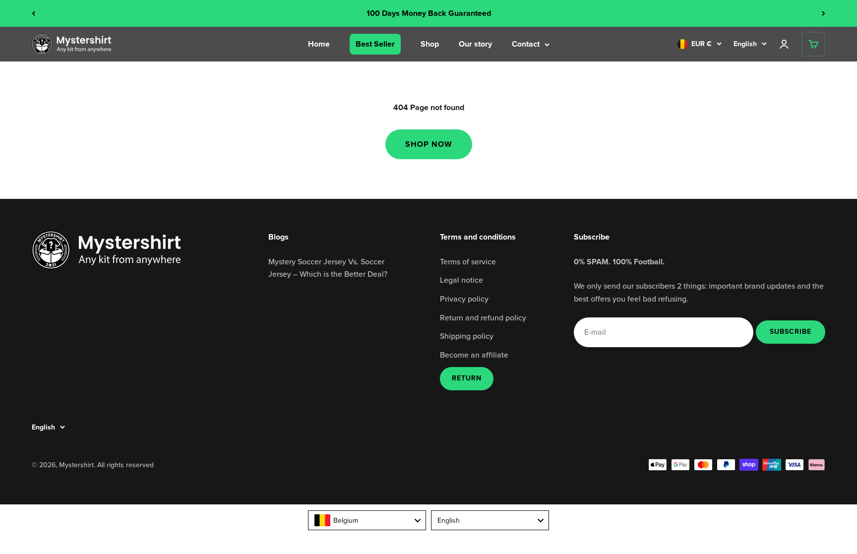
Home (319, 44)
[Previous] (33, 13)
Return (467, 378)
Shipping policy (466, 335)
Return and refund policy (483, 317)
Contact (526, 44)
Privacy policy (464, 298)
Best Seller (375, 44)
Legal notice (461, 279)
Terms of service (468, 261)
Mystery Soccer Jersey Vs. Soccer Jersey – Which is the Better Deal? (327, 268)
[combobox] (367, 520)
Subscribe (790, 331)
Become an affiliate (474, 354)
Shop (430, 44)
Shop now (428, 144)
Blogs (278, 237)
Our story (475, 44)
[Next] (823, 13)
